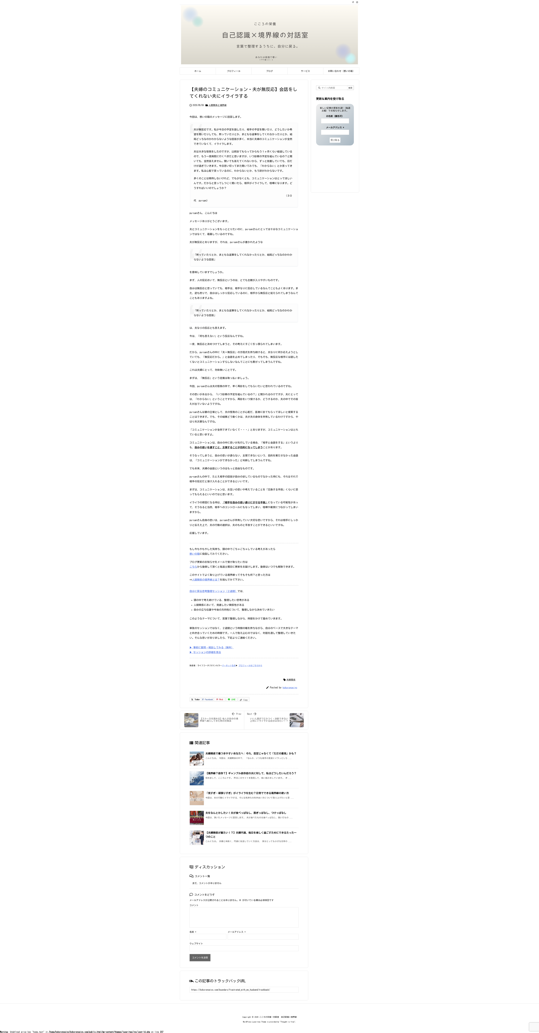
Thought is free (287, 1022)
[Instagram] (357, 2)
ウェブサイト (196, 943)
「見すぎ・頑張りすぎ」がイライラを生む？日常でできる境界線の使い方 (247, 793)
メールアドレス (237, 932)
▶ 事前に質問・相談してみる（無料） (211, 647)
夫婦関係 (290, 680)
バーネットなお (229, 666)
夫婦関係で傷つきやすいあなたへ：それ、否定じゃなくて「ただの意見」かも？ (250, 753)
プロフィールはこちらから (250, 666)
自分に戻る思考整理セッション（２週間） (213, 591)
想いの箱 (194, 554)
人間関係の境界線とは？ (206, 579)
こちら (193, 566)
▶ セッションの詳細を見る (205, 652)
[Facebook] (353, 2)
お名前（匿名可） (335, 116)
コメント (193, 905)
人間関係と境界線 (218, 105)
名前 (192, 932)
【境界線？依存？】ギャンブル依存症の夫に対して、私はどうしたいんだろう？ (250, 773)
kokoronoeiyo (290, 687)
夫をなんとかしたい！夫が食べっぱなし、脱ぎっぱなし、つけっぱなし (245, 813)
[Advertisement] (333, 168)
